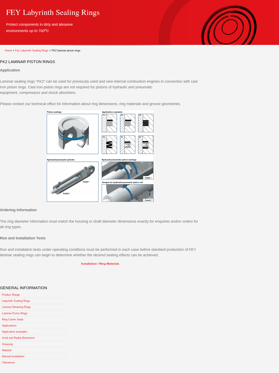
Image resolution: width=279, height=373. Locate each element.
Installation (89, 263)
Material (6, 350)
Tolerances (8, 362)
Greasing (7, 344)
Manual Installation (13, 356)
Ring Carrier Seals (12, 319)
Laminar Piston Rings (14, 313)
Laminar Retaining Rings (16, 307)
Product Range (11, 294)
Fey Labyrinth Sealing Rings (31, 50)
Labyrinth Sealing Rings (16, 300)
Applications (9, 325)
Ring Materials (109, 263)
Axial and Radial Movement (18, 337)
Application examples (14, 331)
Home (8, 50)
